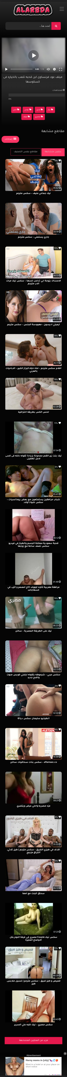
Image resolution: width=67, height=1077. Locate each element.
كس (15, 110)
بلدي (38, 110)
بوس (26, 110)
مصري (37, 117)
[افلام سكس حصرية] (33, 11)
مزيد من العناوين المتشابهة (33, 1040)
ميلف (25, 117)
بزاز (49, 110)
